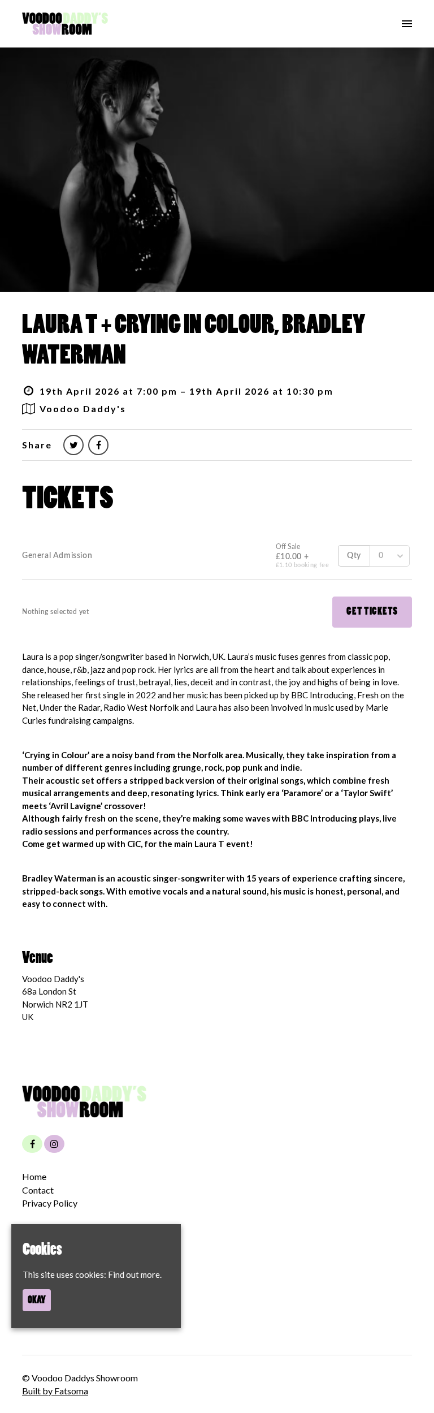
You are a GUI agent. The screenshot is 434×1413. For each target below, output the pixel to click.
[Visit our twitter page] (73, 444)
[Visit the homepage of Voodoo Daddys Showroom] (65, 23)
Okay (37, 1300)
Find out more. (135, 1274)
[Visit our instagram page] (54, 1144)
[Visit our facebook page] (98, 444)
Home (34, 1176)
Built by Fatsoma (55, 1390)
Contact (38, 1190)
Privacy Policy (49, 1203)
